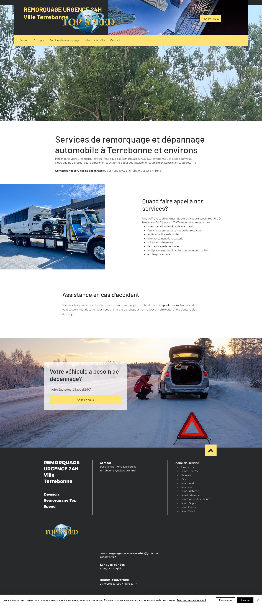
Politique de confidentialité (191, 600)
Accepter (245, 600)
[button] (64, 40)
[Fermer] (258, 600)
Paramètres (225, 600)
